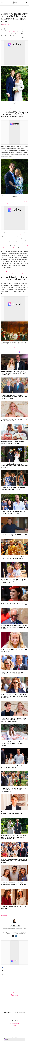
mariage (26, 914)
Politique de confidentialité (14, 994)
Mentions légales (14, 995)
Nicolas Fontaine (5, 24)
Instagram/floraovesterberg (10, 347)
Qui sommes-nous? (14, 1023)
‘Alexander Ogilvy (18, 234)
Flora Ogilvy (21, 914)
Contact (14, 1025)
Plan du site (14, 992)
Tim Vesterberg (4, 915)
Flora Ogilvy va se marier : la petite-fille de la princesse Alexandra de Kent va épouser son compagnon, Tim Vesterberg (14, 201)
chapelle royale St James (12, 32)
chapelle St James (14, 914)
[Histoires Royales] (14, 2)
